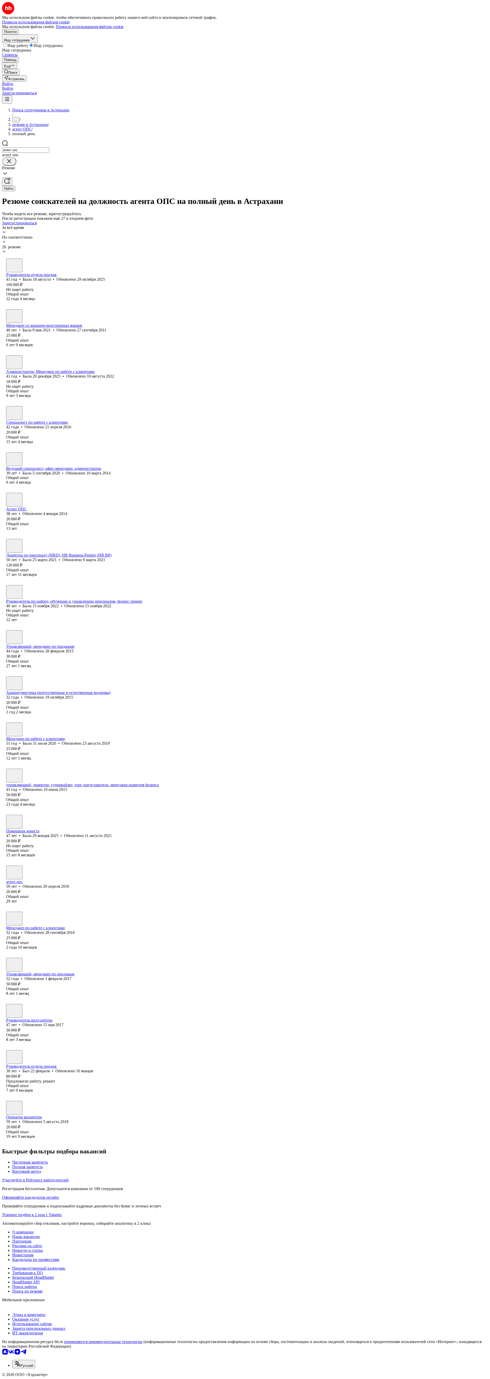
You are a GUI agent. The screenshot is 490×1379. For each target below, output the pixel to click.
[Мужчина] (14, 500)
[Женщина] (14, 265)
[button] (7, 84)
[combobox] (25, 150)
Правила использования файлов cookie (90, 26)
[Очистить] (9, 161)
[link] (10, 72)
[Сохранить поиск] (7, 181)
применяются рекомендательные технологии (103, 1341)
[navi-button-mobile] (7, 99)
